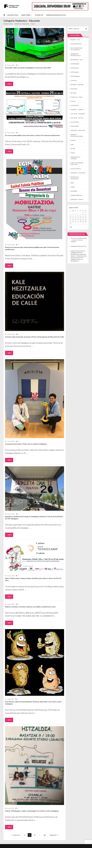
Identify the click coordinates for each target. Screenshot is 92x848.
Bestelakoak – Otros (77, 59)
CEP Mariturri (75, 68)
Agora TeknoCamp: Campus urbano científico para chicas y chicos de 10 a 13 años (33, 579)
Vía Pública (74, 191)
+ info (9, 84)
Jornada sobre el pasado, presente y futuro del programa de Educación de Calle (34, 337)
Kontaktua (39, 15)
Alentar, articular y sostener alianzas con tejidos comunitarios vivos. (30, 607)
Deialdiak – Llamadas (77, 84)
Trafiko (73, 187)
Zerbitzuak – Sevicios (77, 199)
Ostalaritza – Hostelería (78, 173)
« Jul (70, 227)
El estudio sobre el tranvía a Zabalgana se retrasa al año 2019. (28, 68)
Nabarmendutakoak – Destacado (77, 163)
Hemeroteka (74, 126)
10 (45, 835)
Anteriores (16, 835)
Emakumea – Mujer (77, 97)
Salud (72, 183)
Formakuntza (75, 105)
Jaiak (72, 144)
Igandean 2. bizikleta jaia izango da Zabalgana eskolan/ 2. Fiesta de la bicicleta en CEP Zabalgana (34, 518)
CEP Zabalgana (75, 76)
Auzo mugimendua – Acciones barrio (77, 48)
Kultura (73, 153)
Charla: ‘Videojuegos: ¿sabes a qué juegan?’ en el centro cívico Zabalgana (32, 811)
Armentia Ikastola (76, 44)
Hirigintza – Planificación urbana (77, 135)
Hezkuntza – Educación (78, 130)
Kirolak (73, 148)
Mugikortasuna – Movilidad (76, 157)
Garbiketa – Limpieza (77, 109)
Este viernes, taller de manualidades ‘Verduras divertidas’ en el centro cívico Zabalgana (33, 703)
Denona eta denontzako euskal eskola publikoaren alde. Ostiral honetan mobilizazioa (32, 248)
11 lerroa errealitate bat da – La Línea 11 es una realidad (79, 239)
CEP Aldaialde (75, 64)
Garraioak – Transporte (78, 113)
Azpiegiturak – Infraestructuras (76, 54)
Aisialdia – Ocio (75, 39)
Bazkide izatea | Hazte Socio (56, 15)
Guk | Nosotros (12, 15)
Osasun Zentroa (76, 168)
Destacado (74, 89)
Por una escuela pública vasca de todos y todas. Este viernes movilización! (32, 135)
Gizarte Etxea (75, 122)
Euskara (73, 101)
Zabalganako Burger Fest (78, 246)
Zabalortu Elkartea (76, 195)
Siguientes (53, 835)
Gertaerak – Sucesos (77, 118)
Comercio (74, 80)
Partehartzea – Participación (75, 177)
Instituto (73, 140)
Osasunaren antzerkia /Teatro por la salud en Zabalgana (26, 444)
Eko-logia (73, 93)
